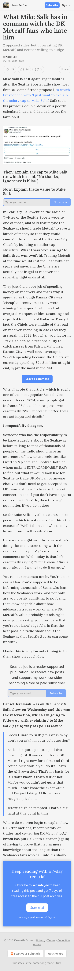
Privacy (40, 940)
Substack (18, 963)
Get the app (55, 953)
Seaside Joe (10, 57)
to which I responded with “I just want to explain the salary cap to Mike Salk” (36, 95)
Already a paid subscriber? (37, 917)
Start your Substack (27, 953)
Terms (51, 940)
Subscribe (52, 5)
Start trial (37, 907)
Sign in (66, 5)
